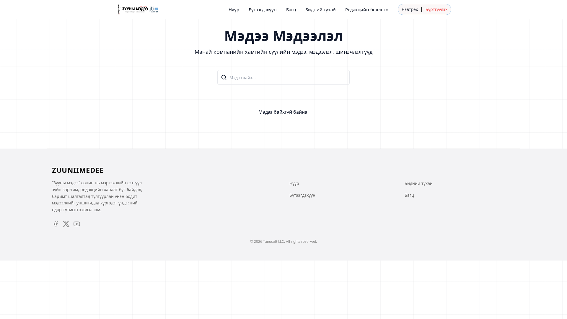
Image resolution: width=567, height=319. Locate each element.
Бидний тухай (320, 9)
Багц (291, 9)
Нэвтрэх (410, 9)
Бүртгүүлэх (436, 9)
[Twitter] (66, 223)
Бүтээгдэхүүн (263, 9)
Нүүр (234, 9)
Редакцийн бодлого (366, 9)
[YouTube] (76, 223)
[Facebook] (55, 223)
